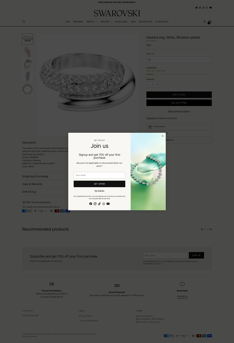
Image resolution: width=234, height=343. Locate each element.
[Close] (162, 136)
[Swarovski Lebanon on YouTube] (108, 204)
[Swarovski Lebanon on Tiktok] (99, 204)
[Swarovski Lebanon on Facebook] (90, 204)
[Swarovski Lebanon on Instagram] (95, 204)
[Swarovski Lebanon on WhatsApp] (103, 204)
